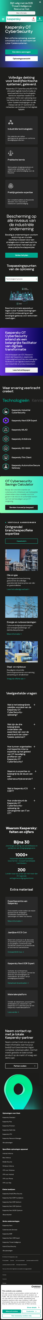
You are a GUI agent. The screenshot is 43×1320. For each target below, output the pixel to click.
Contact (4, 1274)
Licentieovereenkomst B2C (32, 1260)
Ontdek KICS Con (15, 952)
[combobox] (21, 279)
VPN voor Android (8, 1174)
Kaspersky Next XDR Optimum (12, 1206)
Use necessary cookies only (21, 1316)
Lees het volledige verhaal (17, 589)
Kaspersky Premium (9, 1126)
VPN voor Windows (9, 1170)
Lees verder (12, 1012)
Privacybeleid (5, 1260)
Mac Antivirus (7, 1157)
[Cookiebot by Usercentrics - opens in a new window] (31, 1287)
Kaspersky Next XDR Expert (24, 420)
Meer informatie (13, 634)
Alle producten (7, 1214)
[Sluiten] (40, 2)
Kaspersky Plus (7, 1121)
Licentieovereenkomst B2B (9, 1264)
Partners (4, 1283)
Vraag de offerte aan (15, 679)
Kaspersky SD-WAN (21, 448)
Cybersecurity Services (10, 1229)
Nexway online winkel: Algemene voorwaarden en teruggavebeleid (17, 1268)
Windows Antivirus (8, 1166)
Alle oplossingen (8, 1142)
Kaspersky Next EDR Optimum (12, 1202)
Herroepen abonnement (21, 1264)
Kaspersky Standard (9, 1117)
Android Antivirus (8, 1153)
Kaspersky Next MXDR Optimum (12, 1210)
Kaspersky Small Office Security (12, 1193)
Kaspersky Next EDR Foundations (13, 1198)
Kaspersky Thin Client (21, 457)
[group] (21, 439)
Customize (30, 1311)
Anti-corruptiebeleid (20, 1260)
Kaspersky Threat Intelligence (12, 1242)
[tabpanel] (21, 303)
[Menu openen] (3, 19)
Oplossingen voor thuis (11, 1113)
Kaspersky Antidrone (21, 439)
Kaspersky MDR (7, 1234)
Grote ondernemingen (11, 1221)
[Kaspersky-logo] (14, 19)
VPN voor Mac (7, 1183)
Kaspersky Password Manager (12, 1138)
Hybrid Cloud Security (9, 1246)
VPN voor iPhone (8, 1178)
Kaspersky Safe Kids (9, 1130)
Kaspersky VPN (7, 1134)
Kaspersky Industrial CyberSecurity (21, 411)
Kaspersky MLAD (20, 429)
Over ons (5, 1279)
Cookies (12, 1260)
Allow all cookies (12, 1311)
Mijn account (39, 20)
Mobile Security (7, 1162)
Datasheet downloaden (17, 983)
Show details (32, 1307)
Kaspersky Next (7, 1225)
